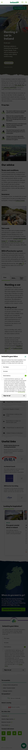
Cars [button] (4, 277)
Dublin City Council (15, 241)
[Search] (26, 2)
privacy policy (21, 391)
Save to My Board (18, 8)
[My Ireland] (22, 2)
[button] (25, 357)
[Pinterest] (14, 733)
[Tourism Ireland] (14, 2)
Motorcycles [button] (15, 278)
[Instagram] (9, 733)
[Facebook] (3, 733)
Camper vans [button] (22, 278)
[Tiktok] (3, 739)
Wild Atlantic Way (19, 85)
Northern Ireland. (20, 200)
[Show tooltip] (25, 376)
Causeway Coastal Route (9, 87)
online (20, 263)
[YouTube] (20, 733)
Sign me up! (6, 395)
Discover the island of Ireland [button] (12, 609)
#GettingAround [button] (9, 62)
